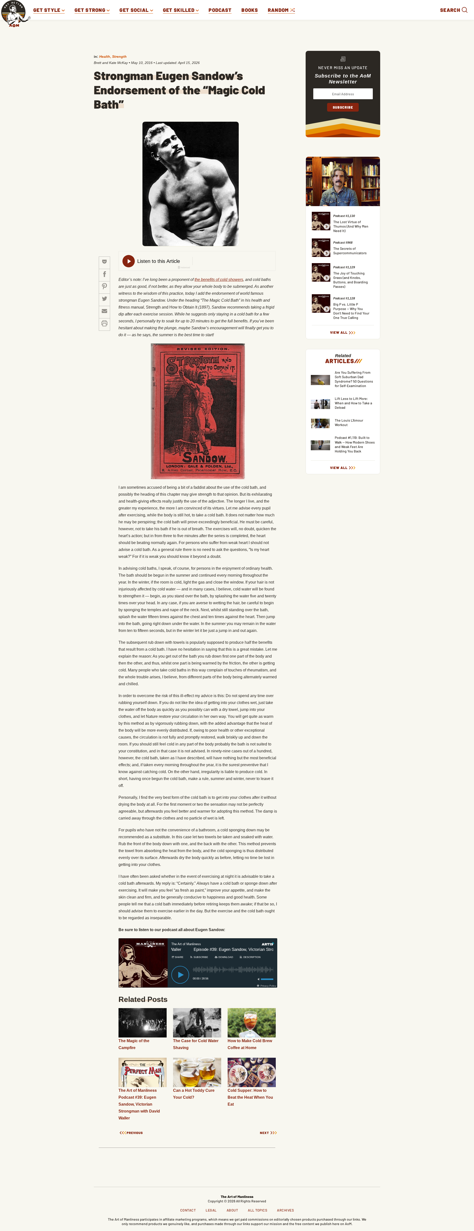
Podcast (220, 10)
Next (264, 1132)
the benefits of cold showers (219, 279)
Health (104, 57)
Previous (135, 1132)
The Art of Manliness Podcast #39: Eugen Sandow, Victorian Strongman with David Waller (139, 1104)
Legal (211, 1210)
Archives (285, 1210)
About (232, 1210)
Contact (188, 1210)
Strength (119, 57)
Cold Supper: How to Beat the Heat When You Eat (250, 1097)
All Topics (257, 1210)
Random (279, 10)
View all (339, 332)
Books (249, 10)
